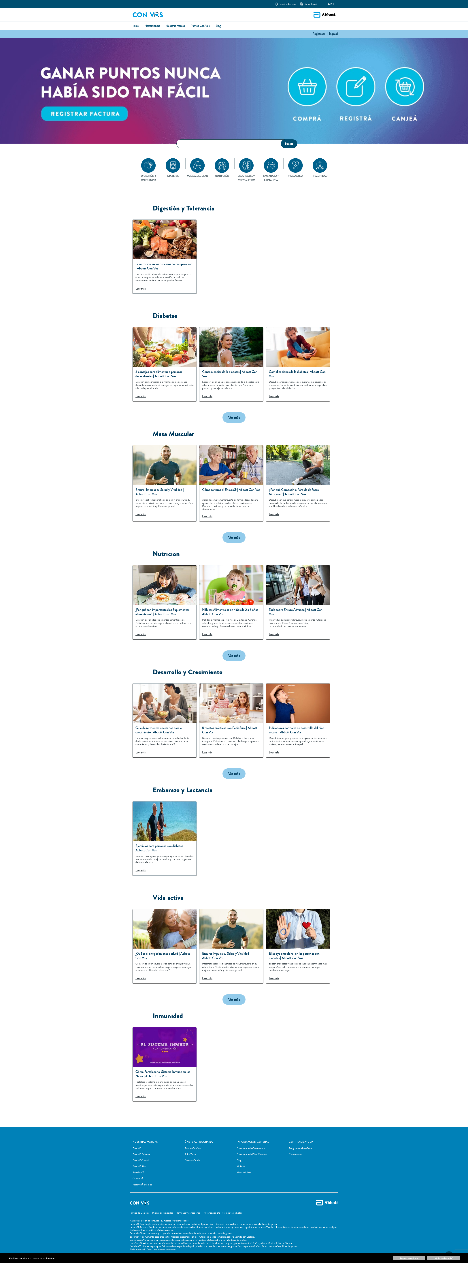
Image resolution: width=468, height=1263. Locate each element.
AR (330, 4)
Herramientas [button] (152, 26)
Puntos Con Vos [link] (200, 26)
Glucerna (138, 1179)
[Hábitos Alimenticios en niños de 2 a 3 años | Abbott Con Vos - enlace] (231, 602)
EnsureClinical (141, 1160)
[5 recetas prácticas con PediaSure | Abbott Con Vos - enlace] (231, 720)
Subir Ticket (191, 1154)
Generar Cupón (192, 1160)
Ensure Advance (141, 1154)
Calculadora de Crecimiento (251, 1148)
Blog (239, 1160)
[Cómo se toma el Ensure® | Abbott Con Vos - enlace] (231, 483)
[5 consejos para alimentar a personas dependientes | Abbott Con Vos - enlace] (164, 364)
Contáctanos (295, 1154)
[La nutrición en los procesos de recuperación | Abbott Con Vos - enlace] (164, 257)
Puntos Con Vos (193, 1148)
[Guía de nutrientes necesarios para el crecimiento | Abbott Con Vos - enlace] (164, 720)
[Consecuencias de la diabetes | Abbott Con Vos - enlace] (231, 364)
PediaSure (138, 1172)
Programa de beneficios (300, 1148)
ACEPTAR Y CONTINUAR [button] (409, 1258)
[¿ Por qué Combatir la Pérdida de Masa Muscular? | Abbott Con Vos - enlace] (298, 483)
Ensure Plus (139, 1166)
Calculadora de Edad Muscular (252, 1154)
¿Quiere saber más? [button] (443, 1258)
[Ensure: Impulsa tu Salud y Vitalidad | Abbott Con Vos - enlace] (164, 483)
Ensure (137, 1148)
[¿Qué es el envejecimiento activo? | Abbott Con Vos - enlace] (164, 946)
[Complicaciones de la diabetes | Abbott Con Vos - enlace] (298, 364)
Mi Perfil (241, 1166)
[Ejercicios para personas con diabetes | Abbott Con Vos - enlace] (164, 838)
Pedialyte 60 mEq (142, 1185)
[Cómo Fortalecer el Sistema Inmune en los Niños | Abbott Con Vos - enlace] (164, 1064)
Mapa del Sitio (244, 1172)
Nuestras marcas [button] (175, 26)
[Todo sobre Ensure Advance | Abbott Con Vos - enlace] (298, 602)
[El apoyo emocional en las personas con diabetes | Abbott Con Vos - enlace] (298, 946)
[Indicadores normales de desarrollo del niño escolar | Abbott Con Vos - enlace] (298, 720)
